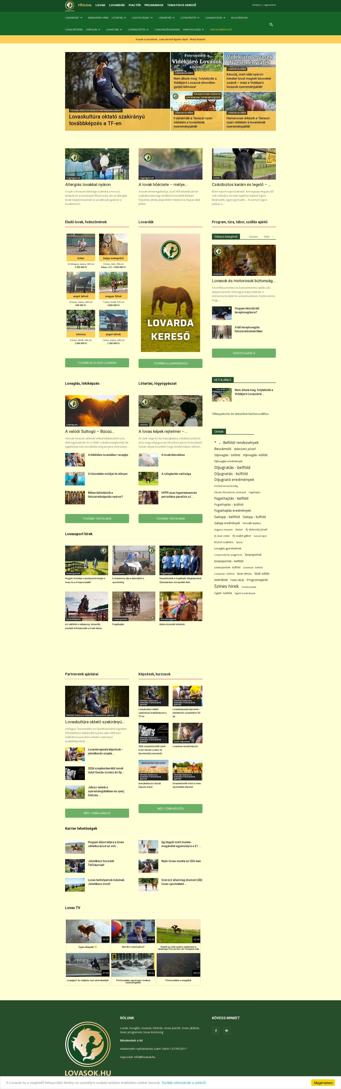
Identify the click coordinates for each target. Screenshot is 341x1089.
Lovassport (72, 17)
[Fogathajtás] (133, 606)
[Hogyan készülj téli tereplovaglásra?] (222, 313)
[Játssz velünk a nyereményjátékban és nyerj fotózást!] (75, 792)
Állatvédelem (239, 17)
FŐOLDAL (85, 5)
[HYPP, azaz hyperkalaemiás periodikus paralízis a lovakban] (148, 497)
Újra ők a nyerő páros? (133, 947)
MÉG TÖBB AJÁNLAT (97, 813)
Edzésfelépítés (73, 619)
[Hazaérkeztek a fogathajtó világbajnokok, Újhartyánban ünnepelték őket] (180, 560)
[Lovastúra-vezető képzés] (188, 733)
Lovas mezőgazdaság (167, 29)
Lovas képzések (74, 29)
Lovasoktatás (213, 17)
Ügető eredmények (245, 593)
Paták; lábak (237, 580)
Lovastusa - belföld (253, 567)
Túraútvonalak (249, 586)
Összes (253, 236)
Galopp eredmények (227, 523)
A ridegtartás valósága (176, 473)
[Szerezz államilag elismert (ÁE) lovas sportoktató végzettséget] (148, 885)
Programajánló (257, 580)
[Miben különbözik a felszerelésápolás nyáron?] (75, 497)
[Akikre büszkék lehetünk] (180, 606)
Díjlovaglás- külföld (255, 455)
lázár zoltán (262, 573)
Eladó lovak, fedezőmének (86, 222)
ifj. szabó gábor (241, 536)
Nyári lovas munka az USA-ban (181, 861)
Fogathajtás (167, 573)
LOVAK (100, 5)
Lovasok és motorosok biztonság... (243, 280)
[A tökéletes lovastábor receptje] (75, 460)
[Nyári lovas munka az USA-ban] (148, 866)
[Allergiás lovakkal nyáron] (97, 164)
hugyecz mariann (223, 529)
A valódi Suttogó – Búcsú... (89, 431)
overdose (221, 580)
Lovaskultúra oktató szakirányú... (95, 721)
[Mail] (226, 1031)
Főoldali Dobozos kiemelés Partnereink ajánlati (95, 110)
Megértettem (323, 1082)
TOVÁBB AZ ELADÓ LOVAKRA (97, 362)
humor (239, 529)
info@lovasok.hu (144, 1057)
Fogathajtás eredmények (232, 511)
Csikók (216, 177)
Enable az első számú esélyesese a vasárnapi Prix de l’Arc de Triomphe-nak (178, 948)
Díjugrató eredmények (234, 480)
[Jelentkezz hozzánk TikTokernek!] (75, 866)
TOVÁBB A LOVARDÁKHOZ (170, 363)
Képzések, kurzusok (154, 674)
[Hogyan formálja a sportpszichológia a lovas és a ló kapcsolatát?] (86, 560)
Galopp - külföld (254, 517)
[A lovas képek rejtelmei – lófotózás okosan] (170, 410)
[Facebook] (216, 1031)
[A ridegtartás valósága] (148, 478)
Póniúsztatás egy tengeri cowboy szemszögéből (133, 981)
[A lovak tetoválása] (148, 460)
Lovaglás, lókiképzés (82, 383)
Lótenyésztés (188, 17)
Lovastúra (112, 29)
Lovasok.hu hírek (184, 73)
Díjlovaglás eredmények (228, 461)
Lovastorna (119, 573)
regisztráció (269, 4)
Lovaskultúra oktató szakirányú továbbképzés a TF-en (153, 713)
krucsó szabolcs (223, 542)
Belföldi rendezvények (241, 442)
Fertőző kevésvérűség (226, 485)
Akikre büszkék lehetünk (172, 624)
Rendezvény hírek (98, 17)
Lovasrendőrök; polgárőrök (228, 554)
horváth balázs (252, 523)
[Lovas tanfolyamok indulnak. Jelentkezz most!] (75, 885)
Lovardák (146, 222)
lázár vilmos (244, 573)
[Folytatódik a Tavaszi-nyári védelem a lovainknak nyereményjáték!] (197, 111)
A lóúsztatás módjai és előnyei (107, 473)
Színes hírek (226, 586)
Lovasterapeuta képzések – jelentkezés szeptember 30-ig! (187, 713)
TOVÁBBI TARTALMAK (97, 518)
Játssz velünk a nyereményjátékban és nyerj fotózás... (106, 791)
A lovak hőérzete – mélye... (163, 184)
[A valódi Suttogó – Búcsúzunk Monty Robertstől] (97, 410)
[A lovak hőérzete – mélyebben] (170, 164)
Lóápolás (91, 29)
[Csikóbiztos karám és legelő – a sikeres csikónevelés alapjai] (244, 164)
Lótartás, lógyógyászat (158, 383)
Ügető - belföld (223, 593)
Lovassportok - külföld (227, 567)
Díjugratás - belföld (232, 467)
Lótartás (117, 17)
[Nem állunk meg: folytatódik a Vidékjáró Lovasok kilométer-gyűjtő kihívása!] (197, 71)
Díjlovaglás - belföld (227, 455)
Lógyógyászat (141, 17)
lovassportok (253, 554)
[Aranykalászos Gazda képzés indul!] (154, 770)
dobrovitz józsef (245, 449)
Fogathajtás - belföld (231, 498)
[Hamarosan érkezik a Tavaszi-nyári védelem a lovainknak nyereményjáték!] (250, 111)
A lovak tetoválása (173, 454)
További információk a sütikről (184, 1083)
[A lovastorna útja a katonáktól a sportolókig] (133, 560)
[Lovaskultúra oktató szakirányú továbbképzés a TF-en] (117, 97)
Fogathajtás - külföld (228, 504)
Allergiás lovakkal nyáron (88, 184)
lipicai (239, 542)
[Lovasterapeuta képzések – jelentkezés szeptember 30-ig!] (75, 754)
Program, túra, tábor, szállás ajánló (240, 222)
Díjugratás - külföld (231, 473)
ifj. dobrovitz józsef (256, 529)
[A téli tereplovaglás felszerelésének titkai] (222, 332)
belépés (256, 4)
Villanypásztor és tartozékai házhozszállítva (240, 413)
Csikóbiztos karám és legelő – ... (241, 184)
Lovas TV (72, 908)
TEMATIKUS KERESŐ (181, 5)
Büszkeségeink (168, 619)
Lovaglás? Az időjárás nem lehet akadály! (88, 980)
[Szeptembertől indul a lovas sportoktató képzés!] (188, 770)
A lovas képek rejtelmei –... (163, 431)
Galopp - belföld (227, 517)
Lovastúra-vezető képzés (185, 746)
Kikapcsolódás (192, 29)
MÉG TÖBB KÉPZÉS (170, 808)
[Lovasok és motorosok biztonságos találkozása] (244, 260)
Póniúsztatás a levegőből (178, 980)
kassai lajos (260, 535)
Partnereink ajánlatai (81, 674)
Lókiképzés (165, 17)
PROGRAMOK (153, 5)
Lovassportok (73, 573)
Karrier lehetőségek (81, 828)
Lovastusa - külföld (224, 573)
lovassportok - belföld (228, 561)
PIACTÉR (135, 5)
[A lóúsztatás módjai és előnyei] (75, 478)
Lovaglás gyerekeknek (227, 548)
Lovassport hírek (79, 534)
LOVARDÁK (117, 5)
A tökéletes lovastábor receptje (108, 454)
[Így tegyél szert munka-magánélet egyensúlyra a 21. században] (148, 847)
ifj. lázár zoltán (222, 535)
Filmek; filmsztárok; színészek (230, 492)
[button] (271, 25)
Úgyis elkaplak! (87, 947)
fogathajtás (254, 492)
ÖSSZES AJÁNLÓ (244, 353)
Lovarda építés (136, 29)
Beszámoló (222, 449)
